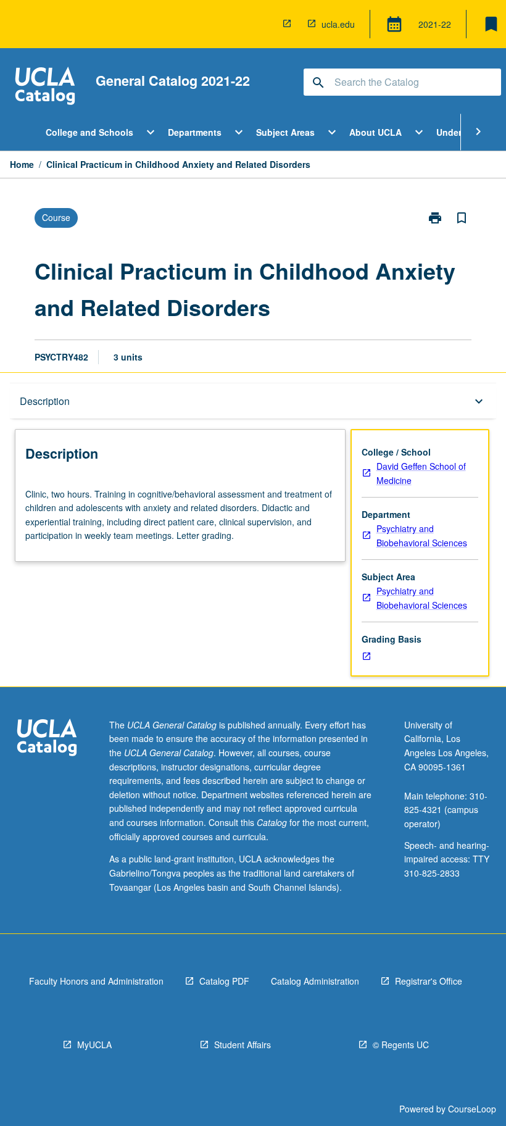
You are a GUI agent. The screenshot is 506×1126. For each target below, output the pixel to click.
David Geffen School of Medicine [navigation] (421, 473)
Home (22, 164)
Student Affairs (242, 1044)
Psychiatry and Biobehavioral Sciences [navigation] (421, 535)
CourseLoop (472, 1109)
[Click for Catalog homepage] (45, 87)
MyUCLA (94, 1044)
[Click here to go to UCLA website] (47, 739)
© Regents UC (401, 1044)
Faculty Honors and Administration (96, 981)
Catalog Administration (315, 981)
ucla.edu (338, 24)
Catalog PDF (224, 981)
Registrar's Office (428, 981)
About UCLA (375, 132)
